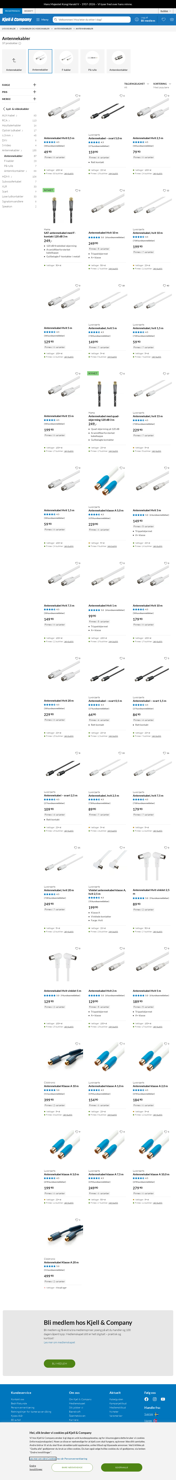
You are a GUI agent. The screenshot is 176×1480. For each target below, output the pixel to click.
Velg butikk (69, 173)
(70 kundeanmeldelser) (99, 901)
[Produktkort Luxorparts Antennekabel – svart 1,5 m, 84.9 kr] (151, 674)
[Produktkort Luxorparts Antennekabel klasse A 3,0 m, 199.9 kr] (63, 1147)
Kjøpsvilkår (17, 1415)
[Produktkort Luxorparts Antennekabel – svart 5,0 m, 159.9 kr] (107, 111)
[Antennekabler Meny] (74, 29)
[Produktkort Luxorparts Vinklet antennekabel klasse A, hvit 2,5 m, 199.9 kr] (107, 863)
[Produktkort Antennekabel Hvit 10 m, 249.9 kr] (107, 206)
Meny (45, 19)
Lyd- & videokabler (17, 108)
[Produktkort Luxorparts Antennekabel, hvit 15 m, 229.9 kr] (151, 389)
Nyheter (114, 1411)
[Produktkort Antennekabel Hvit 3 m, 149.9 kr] (151, 483)
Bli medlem (59, 1363)
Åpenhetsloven (77, 1415)
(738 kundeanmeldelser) (144, 240)
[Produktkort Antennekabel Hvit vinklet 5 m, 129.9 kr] (63, 964)
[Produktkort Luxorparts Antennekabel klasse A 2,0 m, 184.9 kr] (151, 1059)
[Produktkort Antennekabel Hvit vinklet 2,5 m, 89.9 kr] (151, 863)
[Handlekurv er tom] (172, 19)
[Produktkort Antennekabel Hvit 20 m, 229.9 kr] (63, 674)
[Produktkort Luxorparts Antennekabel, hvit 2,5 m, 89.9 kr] (107, 768)
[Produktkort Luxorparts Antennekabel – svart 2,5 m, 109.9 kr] (63, 768)
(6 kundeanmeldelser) (115, 237)
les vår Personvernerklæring (72, 1458)
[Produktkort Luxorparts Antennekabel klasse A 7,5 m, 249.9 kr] (107, 1147)
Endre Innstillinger (36, 1467)
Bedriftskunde (19, 1403)
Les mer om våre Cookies (43, 1458)
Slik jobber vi (76, 1407)
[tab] (12, 11)
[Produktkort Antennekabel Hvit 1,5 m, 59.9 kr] (63, 483)
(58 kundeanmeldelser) (54, 146)
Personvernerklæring (23, 1407)
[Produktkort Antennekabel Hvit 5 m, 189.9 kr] (151, 964)
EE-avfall (16, 1419)
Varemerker (116, 1415)
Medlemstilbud (117, 1407)
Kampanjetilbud (118, 1403)
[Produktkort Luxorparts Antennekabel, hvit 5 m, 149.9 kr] (107, 301)
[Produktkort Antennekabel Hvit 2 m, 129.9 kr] (107, 964)
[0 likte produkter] (164, 19)
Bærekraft (75, 1411)
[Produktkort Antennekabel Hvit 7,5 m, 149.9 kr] (63, 579)
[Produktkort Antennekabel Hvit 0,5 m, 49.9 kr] (63, 111)
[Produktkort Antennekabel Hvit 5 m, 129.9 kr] (63, 301)
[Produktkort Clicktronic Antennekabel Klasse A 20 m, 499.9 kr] (63, 1235)
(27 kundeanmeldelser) (99, 146)
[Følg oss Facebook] (146, 1399)
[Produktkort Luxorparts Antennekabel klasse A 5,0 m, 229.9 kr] (107, 483)
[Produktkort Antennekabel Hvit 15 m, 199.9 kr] (63, 389)
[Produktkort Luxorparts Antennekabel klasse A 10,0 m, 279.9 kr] (151, 1147)
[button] (20, 43)
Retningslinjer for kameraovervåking (31, 1411)
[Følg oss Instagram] (155, 1399)
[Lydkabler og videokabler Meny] (52, 29)
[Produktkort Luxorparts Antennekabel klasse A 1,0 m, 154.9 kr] (107, 1059)
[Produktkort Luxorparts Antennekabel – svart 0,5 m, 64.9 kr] (107, 674)
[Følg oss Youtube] (163, 1399)
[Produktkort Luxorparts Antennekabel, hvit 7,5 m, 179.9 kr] (151, 768)
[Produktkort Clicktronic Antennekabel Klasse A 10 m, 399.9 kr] (63, 1059)
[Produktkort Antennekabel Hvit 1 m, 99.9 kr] (107, 579)
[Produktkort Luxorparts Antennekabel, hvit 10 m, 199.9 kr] (151, 206)
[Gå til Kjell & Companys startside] (18, 20)
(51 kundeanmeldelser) (54, 1094)
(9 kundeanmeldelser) (159, 898)
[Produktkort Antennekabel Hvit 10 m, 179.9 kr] (151, 579)
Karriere (73, 1419)
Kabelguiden (116, 1399)
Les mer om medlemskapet (59, 1342)
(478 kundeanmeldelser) (100, 518)
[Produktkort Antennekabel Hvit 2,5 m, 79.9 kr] (151, 111)
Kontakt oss (17, 1399)
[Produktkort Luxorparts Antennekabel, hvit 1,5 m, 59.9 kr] (151, 301)
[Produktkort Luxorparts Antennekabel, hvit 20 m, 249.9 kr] (63, 863)
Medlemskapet (77, 1403)
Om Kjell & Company (80, 1399)
